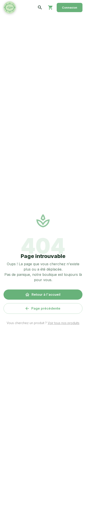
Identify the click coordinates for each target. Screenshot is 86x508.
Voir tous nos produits (63, 323)
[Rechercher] (40, 7)
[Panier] (50, 7)
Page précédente (45, 308)
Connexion (69, 7)
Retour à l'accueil (46, 294)
